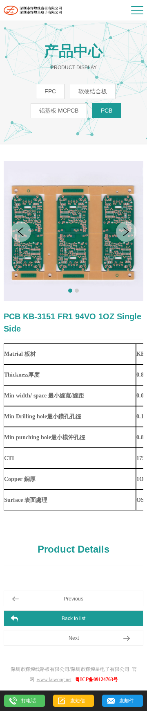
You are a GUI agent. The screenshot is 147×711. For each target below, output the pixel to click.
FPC (50, 91)
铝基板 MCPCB (58, 110)
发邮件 (126, 701)
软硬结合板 (92, 91)
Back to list (73, 618)
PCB (106, 110)
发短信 (77, 701)
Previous (73, 599)
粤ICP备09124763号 (96, 679)
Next (74, 638)
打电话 (28, 701)
